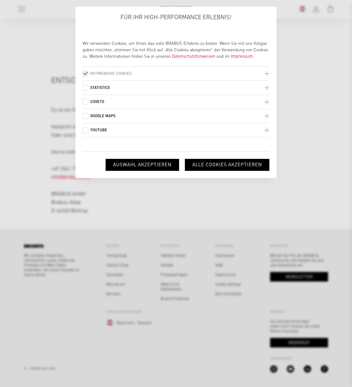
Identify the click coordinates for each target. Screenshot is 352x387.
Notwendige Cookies (110, 73)
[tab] (176, 73)
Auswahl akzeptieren (142, 164)
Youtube (98, 130)
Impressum (242, 56)
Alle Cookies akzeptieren (227, 164)
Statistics (100, 87)
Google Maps (102, 115)
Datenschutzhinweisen (193, 56)
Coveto (97, 101)
